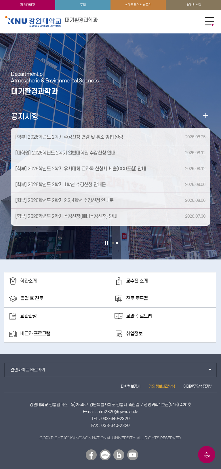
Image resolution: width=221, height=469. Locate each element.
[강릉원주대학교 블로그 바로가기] (118, 454)
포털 (83, 5)
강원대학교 (27, 5)
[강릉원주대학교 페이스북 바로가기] (91, 454)
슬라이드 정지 (106, 243)
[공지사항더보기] (205, 115)
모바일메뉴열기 (209, 21)
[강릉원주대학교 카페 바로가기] (105, 454)
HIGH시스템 (193, 5)
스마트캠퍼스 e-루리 (138, 5)
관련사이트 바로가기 (27, 370)
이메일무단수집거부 (197, 386)
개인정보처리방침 (162, 386)
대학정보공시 (130, 386)
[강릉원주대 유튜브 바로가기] (132, 454)
